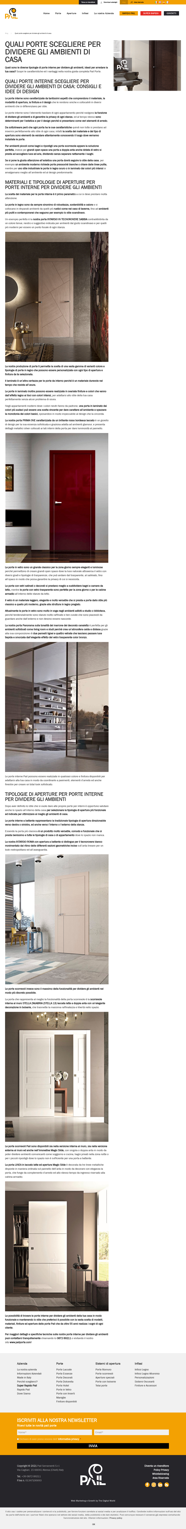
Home (46, 13)
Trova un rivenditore (88, 2)
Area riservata (139, 2)
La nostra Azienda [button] (104, 13)
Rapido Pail (128, 13)
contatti (171, 13)
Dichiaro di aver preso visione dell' (50, 1439)
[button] (182, 13)
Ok (93, 1524)
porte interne (49, 67)
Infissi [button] (85, 13)
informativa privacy (68, 1439)
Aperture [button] (71, 13)
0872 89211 (64, 1338)
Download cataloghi (110, 2)
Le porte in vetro (14, 567)
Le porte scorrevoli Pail (18, 1146)
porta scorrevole (76, 999)
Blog (123, 2)
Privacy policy (115, 1518)
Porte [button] (58, 13)
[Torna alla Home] (11, 13)
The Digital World (107, 1500)
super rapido (151, 13)
